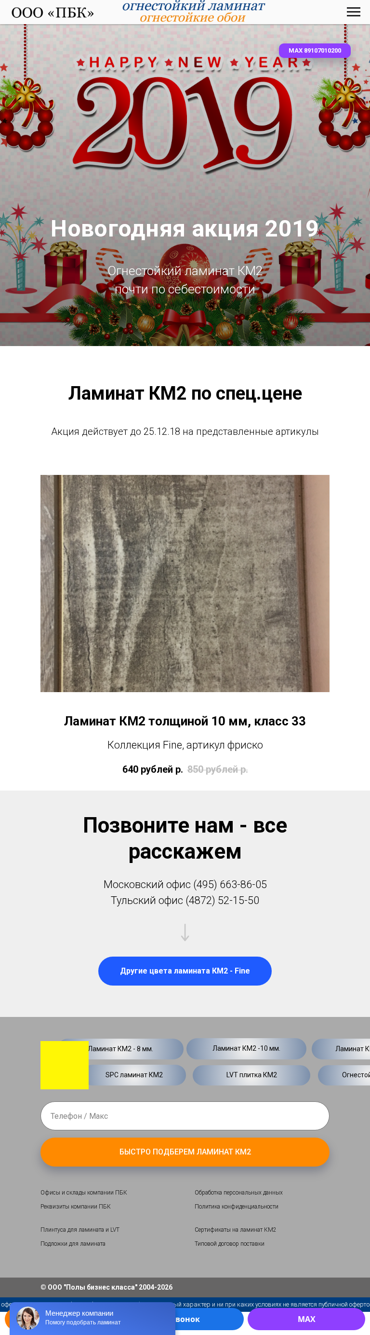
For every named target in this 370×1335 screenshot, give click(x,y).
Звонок (185, 1319)
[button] (315, 50)
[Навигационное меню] (353, 12)
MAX (307, 1319)
